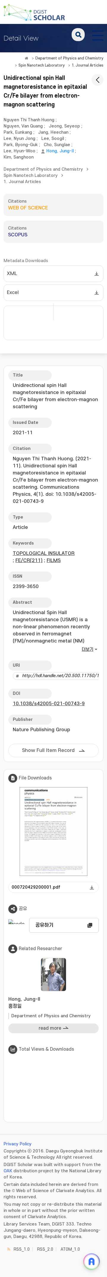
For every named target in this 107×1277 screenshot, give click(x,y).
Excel (13, 292)
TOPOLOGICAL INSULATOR (44, 553)
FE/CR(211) (29, 560)
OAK (8, 1170)
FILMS (54, 560)
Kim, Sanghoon (19, 157)
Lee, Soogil (52, 138)
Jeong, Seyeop (64, 126)
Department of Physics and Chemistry (69, 58)
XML (12, 273)
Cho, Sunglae (57, 144)
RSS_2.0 (45, 1249)
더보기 (87, 649)
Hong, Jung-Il (60, 151)
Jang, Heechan (53, 132)
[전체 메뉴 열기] (97, 34)
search (78, 34)
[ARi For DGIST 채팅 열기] (91, 1261)
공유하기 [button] (44, 925)
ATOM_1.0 (70, 1249)
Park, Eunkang (18, 132)
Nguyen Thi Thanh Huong (29, 119)
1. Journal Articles (87, 65)
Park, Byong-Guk (21, 144)
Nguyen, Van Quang (23, 126)
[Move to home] (26, 58)
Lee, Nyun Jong (19, 138)
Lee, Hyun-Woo (19, 151)
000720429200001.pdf (36, 887)
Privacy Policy (18, 1144)
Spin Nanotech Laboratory (41, 65)
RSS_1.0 (22, 1249)
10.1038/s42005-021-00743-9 (49, 703)
